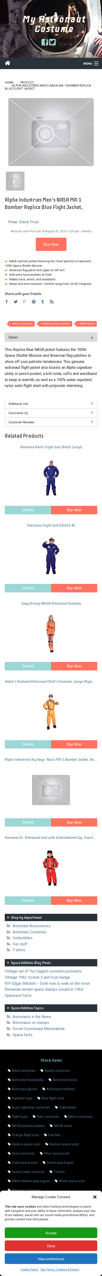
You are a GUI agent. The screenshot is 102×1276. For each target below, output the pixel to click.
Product (27, 82)
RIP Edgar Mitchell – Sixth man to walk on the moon (47, 983)
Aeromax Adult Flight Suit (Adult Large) (51, 447)
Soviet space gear (60, 1162)
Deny (51, 1245)
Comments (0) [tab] (18, 413)
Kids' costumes (48, 1116)
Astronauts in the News (32, 1016)
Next (89, 132)
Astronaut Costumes (29, 932)
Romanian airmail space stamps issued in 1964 (44, 989)
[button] (95, 1197)
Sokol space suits (25, 1162)
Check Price (29, 222)
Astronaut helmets (60, 1089)
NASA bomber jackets (56, 323)
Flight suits (20, 1116)
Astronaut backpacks (28, 1080)
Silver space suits (57, 1153)
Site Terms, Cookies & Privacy (60, 1269)
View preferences (51, 1258)
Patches (54, 1135)
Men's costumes (80, 1116)
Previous (13, 132)
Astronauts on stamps (31, 1022)
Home (9, 82)
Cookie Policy (29, 1269)
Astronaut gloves (24, 1089)
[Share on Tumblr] (43, 302)
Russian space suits (64, 1144)
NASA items (87, 323)
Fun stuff (20, 944)
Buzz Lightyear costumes (31, 1107)
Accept (51, 1232)
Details (28, 510)
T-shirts (19, 950)
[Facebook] (7, 302)
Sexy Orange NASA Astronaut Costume (51, 603)
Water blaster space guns (31, 1181)
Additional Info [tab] (18, 403)
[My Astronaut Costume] (7, 64)
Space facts (22, 1035)
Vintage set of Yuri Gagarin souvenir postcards (43, 971)
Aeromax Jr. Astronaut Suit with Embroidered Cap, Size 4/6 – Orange (51, 837)
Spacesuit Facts (18, 995)
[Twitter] (16, 302)
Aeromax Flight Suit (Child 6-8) (51, 525)
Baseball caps (22, 1098)
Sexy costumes (23, 1153)
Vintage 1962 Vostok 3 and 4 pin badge (37, 977)
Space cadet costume (28, 1172)
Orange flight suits (25, 1135)
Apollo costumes (57, 1070)
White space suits (72, 1181)
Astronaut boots (65, 1080)
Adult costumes (22, 323)
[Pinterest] (34, 302)
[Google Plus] (25, 302)
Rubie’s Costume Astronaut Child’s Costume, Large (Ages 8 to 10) (51, 681)
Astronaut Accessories (32, 926)
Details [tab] (13, 337)
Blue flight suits (53, 1098)
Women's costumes (26, 1190)
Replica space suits (26, 1144)
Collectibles (22, 938)
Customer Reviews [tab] (21, 422)
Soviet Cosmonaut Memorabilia (39, 1029)
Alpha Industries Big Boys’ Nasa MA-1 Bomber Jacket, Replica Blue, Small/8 (51, 759)
